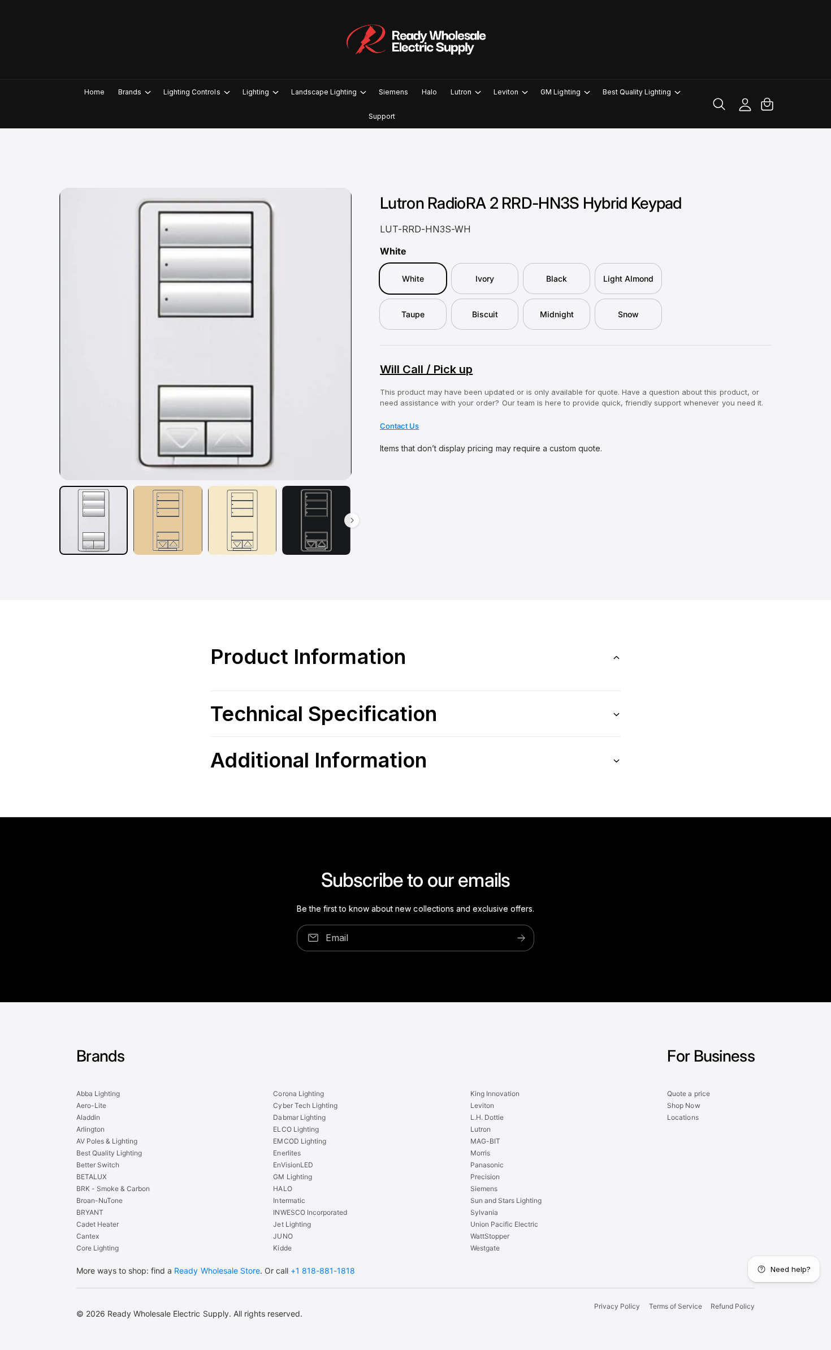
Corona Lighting (298, 1093)
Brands (129, 92)
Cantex (87, 1236)
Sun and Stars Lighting (506, 1200)
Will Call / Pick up (426, 369)
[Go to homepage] (415, 39)
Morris (480, 1153)
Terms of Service (675, 1306)
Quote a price (688, 1093)
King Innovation (495, 1093)
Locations (682, 1117)
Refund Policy (733, 1306)
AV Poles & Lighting (106, 1141)
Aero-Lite (91, 1105)
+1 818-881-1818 (323, 1270)
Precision (485, 1176)
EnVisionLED (293, 1165)
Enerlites (286, 1153)
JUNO (282, 1236)
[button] (134, 92)
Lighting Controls (191, 92)
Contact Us (399, 425)
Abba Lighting (98, 1093)
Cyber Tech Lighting (305, 1105)
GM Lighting (560, 92)
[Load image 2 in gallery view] (167, 520)
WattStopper (489, 1236)
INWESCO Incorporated (310, 1212)
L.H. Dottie (487, 1117)
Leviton (506, 92)
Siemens (483, 1188)
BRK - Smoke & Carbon (113, 1188)
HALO (282, 1188)
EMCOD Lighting (299, 1141)
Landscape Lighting (324, 92)
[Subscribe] (521, 938)
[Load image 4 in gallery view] (316, 520)
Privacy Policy (617, 1306)
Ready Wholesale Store (216, 1270)
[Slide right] (351, 520)
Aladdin (88, 1117)
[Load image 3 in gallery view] (242, 520)
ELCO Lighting (295, 1129)
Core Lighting (97, 1248)
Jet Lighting (291, 1224)
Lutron (461, 92)
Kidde (282, 1248)
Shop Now (683, 1105)
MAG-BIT (485, 1141)
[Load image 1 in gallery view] (93, 520)
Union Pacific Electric (504, 1224)
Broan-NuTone (99, 1200)
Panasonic (487, 1165)
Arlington (90, 1129)
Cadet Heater (97, 1224)
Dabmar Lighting (299, 1117)
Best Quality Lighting (637, 92)
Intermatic (289, 1200)
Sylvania (484, 1212)
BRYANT (89, 1212)
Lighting (256, 92)
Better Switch (97, 1165)
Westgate (485, 1248)
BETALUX (91, 1176)
